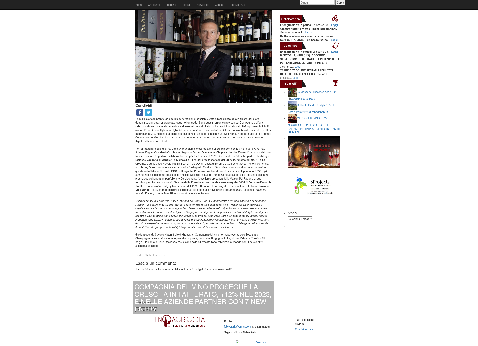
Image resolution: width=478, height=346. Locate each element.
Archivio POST (238, 5)
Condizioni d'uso (304, 329)
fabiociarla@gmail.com (237, 326)
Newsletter (203, 5)
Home (138, 5)
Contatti (219, 5)
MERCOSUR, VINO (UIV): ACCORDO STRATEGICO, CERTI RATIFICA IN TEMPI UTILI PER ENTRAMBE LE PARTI (314, 125)
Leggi (334, 25)
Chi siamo (154, 5)
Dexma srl (261, 342)
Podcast (186, 5)
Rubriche (170, 5)
